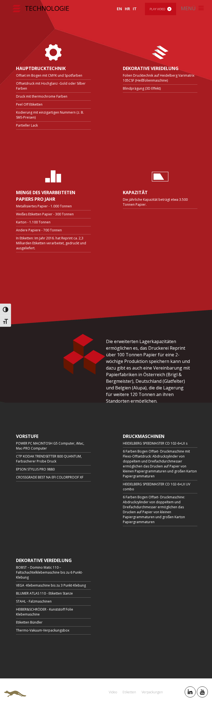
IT (135, 8)
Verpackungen (152, 692)
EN (119, 8)
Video (113, 692)
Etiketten (129, 692)
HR (127, 8)
